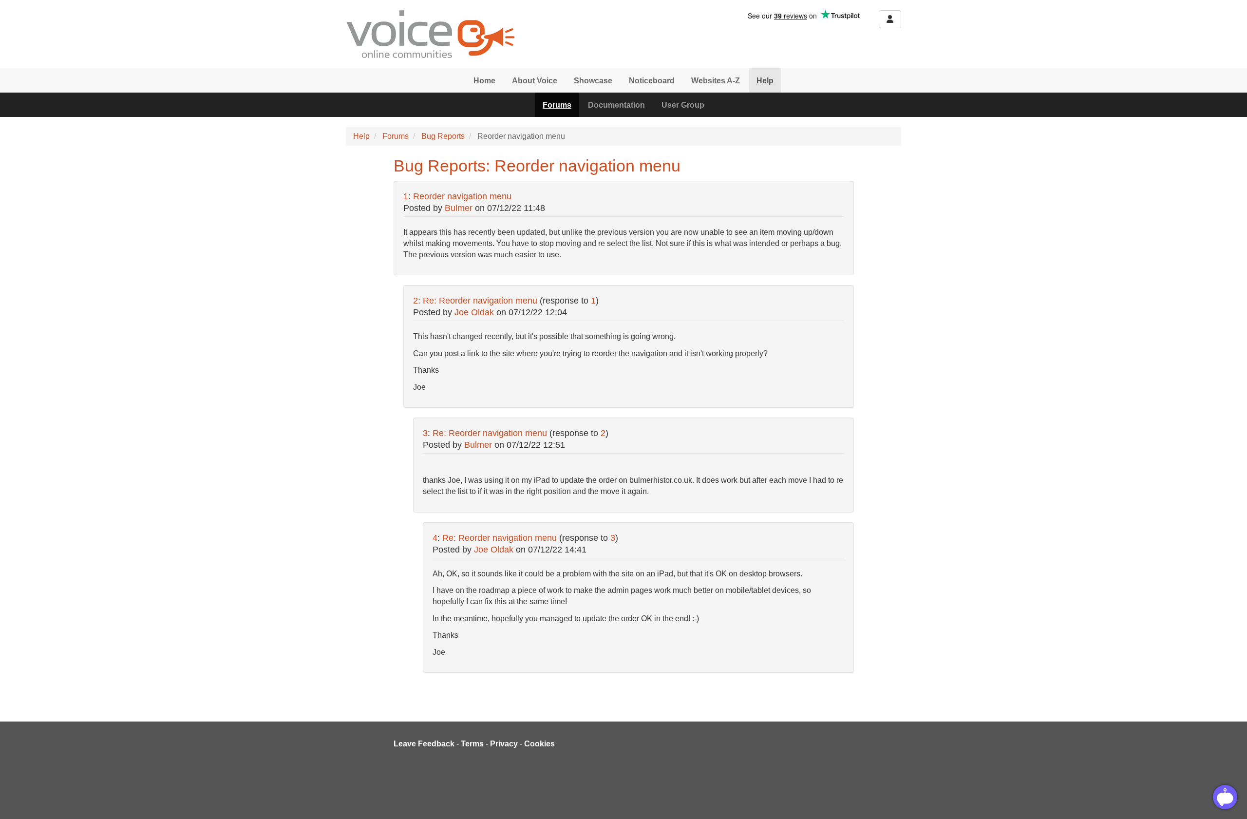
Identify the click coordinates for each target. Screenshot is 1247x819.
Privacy (504, 744)
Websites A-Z (715, 80)
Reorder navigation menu (462, 196)
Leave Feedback (424, 744)
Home (484, 80)
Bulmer (458, 208)
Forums (557, 105)
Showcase (593, 80)
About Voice (534, 80)
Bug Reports (443, 136)
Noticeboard (652, 80)
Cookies (539, 744)
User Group (682, 105)
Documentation (616, 105)
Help (765, 80)
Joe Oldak (474, 312)
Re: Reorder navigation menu (480, 300)
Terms (472, 744)
